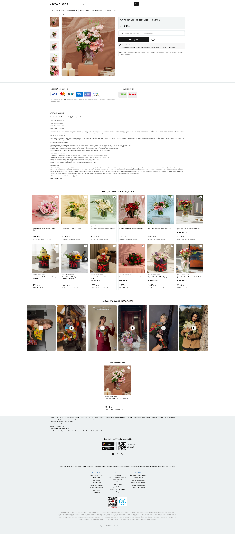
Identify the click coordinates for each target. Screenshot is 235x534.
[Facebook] (113, 454)
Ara (136, 4)
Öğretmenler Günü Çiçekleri (138, 475)
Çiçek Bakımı (96, 490)
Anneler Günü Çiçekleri (138, 485)
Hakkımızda (117, 475)
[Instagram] (122, 454)
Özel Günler (138, 473)
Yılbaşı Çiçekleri (138, 478)
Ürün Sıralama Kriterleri (96, 487)
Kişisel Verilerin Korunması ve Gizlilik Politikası (117, 478)
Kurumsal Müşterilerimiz (117, 492)
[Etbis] (112, 502)
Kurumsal (117, 473)
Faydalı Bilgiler (96, 473)
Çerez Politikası (117, 484)
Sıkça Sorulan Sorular (96, 475)
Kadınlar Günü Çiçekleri (138, 480)
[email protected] (65, 424)
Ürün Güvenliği (117, 482)
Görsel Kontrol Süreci (96, 485)
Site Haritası (96, 480)
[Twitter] (117, 454)
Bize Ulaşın (96, 478)
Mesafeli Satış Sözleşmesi (117, 489)
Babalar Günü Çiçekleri (138, 487)
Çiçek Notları (96, 492)
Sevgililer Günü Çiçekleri (138, 483)
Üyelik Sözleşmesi (117, 487)
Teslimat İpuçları (96, 483)
